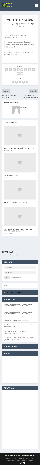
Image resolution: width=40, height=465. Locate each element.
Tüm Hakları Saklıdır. (29, 455)
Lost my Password (16, 277)
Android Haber (20, 461)
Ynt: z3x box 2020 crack (12, 320)
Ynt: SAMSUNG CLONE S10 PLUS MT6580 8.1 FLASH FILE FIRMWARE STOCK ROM (18, 305)
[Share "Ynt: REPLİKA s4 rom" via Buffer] (30, 70)
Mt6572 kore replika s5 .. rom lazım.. (17, 202)
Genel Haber (11, 461)
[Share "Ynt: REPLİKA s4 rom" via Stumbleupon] (34, 70)
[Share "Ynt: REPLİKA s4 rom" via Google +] (14, 70)
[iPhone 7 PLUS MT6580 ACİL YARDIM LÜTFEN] (20, 135)
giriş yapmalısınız (22, 255)
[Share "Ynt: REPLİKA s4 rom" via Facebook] (6, 70)
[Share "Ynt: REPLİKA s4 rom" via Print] (22, 74)
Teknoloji (30, 461)
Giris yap (14, 38)
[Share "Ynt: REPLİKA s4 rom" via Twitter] (10, 70)
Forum (15, 458)
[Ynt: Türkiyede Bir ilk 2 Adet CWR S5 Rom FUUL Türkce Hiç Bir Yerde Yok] (20, 216)
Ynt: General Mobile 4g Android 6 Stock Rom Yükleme (19, 326)
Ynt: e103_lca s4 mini (11, 175)
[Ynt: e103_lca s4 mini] (20, 162)
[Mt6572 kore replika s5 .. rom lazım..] (20, 189)
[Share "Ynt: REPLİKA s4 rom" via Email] (18, 74)
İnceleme (21, 458)
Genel (30, 24)
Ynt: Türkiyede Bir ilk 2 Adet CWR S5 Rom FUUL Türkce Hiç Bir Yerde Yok (19, 230)
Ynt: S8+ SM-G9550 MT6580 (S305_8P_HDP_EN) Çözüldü (19, 339)
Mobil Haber (29, 458)
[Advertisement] (20, 369)
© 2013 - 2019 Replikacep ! (12, 455)
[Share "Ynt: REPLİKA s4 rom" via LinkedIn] (26, 70)
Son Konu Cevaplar (14, 292)
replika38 (14, 24)
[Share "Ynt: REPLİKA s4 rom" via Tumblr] (18, 70)
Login (7, 277)
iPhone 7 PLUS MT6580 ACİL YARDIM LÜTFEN (19, 148)
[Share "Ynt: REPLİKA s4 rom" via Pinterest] (22, 70)
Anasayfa (8, 458)
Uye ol (6, 38)
